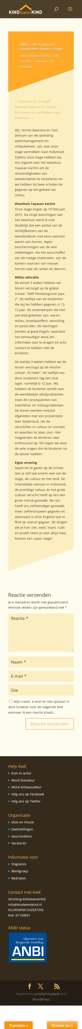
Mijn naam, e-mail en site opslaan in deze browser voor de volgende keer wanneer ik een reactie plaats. (38, 707)
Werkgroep (19, 871)
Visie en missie (22, 822)
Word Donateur (23, 780)
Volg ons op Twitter (26, 801)
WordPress (41, 999)
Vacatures (18, 843)
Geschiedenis (21, 836)
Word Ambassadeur (26, 787)
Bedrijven (18, 878)
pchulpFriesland (46, 994)
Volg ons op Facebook (27, 794)
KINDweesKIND (39, 56)
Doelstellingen (22, 829)
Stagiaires (18, 864)
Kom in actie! (21, 773)
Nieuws (41, 61)
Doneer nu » (62, 1025)
